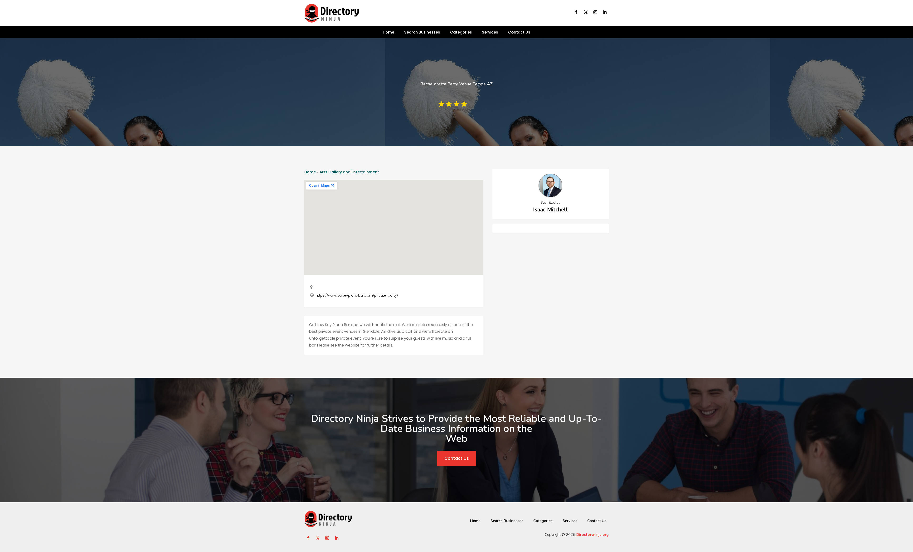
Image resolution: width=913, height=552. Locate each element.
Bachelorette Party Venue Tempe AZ (456, 84)
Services (490, 32)
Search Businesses (422, 32)
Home (388, 32)
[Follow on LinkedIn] (605, 12)
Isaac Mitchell (550, 209)
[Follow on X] (586, 12)
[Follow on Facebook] (576, 12)
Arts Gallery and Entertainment (349, 172)
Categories (461, 32)
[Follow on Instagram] (595, 12)
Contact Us (519, 32)
